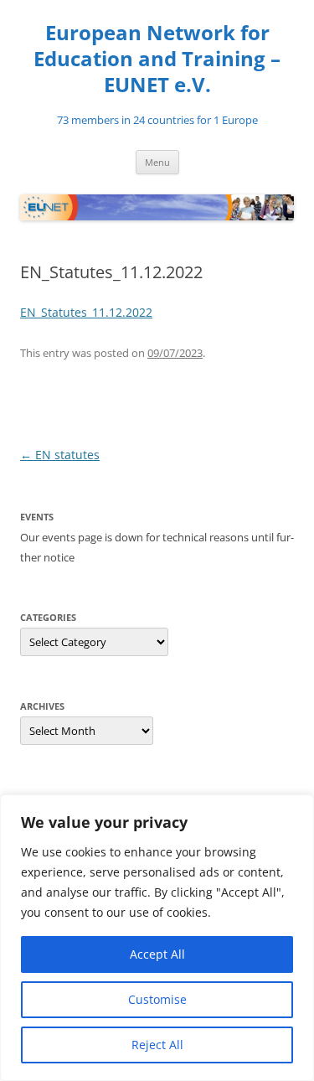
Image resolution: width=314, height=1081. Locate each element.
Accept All (157, 954)
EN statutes (60, 455)
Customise (157, 999)
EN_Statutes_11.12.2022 (86, 312)
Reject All (157, 1045)
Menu (157, 162)
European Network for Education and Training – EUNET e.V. (157, 59)
